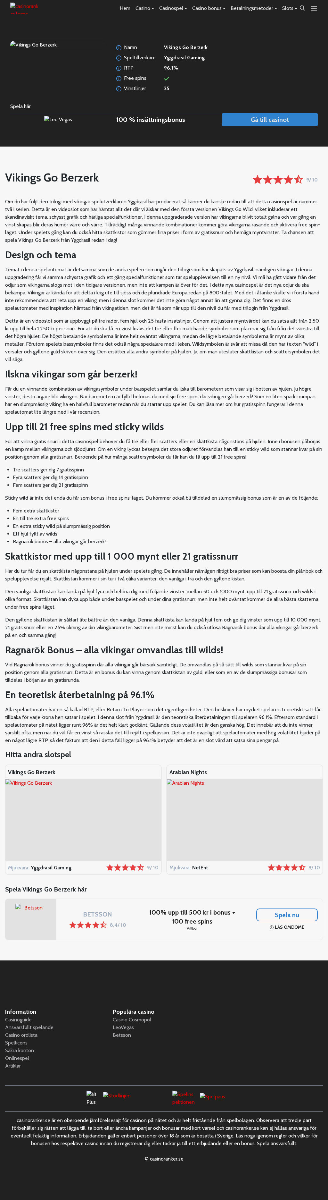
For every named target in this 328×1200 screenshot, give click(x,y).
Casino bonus (207, 8)
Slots (287, 8)
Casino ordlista (21, 1035)
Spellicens (16, 1043)
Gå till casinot (270, 119)
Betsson (122, 1035)
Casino (142, 8)
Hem (125, 8)
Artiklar (13, 1066)
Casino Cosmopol (132, 1020)
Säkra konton (19, 1050)
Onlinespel (17, 1058)
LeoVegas (123, 1027)
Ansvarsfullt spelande (29, 1027)
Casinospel (171, 8)
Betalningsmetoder (252, 8)
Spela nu (287, 915)
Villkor (192, 928)
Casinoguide (18, 1020)
